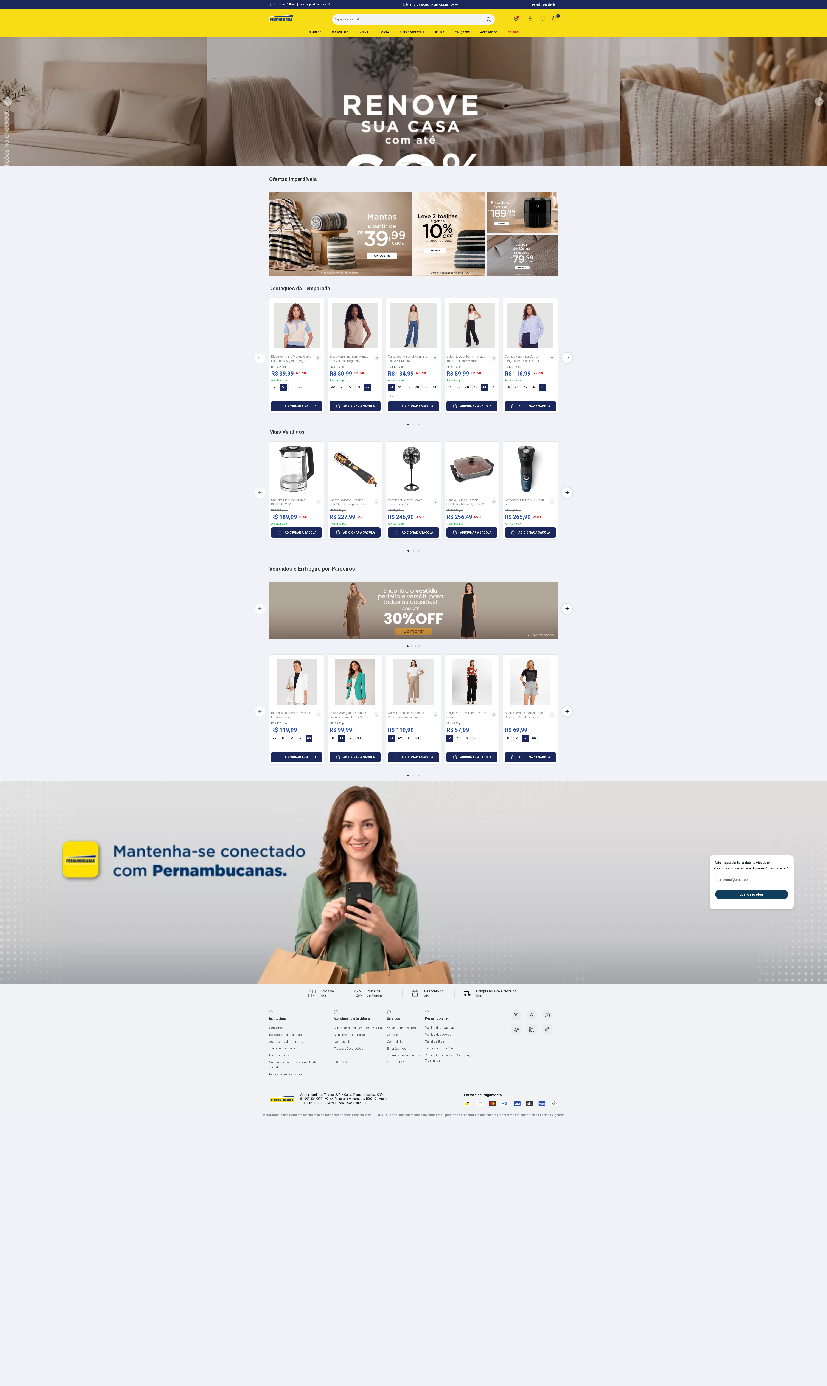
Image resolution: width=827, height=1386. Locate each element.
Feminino (315, 32)
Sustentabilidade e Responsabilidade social (294, 1064)
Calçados (462, 32)
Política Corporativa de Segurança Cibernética (448, 1058)
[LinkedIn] (531, 1029)
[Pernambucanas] (281, 18)
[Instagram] (516, 1015)
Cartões (392, 1035)
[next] (567, 358)
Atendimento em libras (349, 1035)
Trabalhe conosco (282, 1048)
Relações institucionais (285, 1035)
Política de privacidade (440, 1027)
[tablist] (413, 422)
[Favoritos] (542, 18)
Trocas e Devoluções (348, 1048)
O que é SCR (395, 1062)
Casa (385, 32)
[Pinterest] (516, 1029)
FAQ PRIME (341, 1062)
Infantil (365, 32)
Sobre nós (276, 1028)
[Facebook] (531, 1015)
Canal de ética (434, 1041)
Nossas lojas (343, 1041)
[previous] (260, 358)
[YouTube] (547, 1015)
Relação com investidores (287, 1074)
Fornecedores (279, 1055)
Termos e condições (439, 1048)
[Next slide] (819, 101)
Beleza (439, 32)
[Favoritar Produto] (318, 358)
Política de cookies (438, 1034)
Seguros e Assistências (403, 1055)
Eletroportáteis (411, 32)
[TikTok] (547, 1029)
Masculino (340, 32)
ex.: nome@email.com (734, 880)
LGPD (338, 1055)
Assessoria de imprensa (286, 1041)
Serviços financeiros (401, 1028)
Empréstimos (396, 1048)
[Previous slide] (7, 101)
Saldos (513, 32)
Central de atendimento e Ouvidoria (358, 1028)
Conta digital (395, 1041)
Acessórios (488, 32)
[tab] (403, 163)
